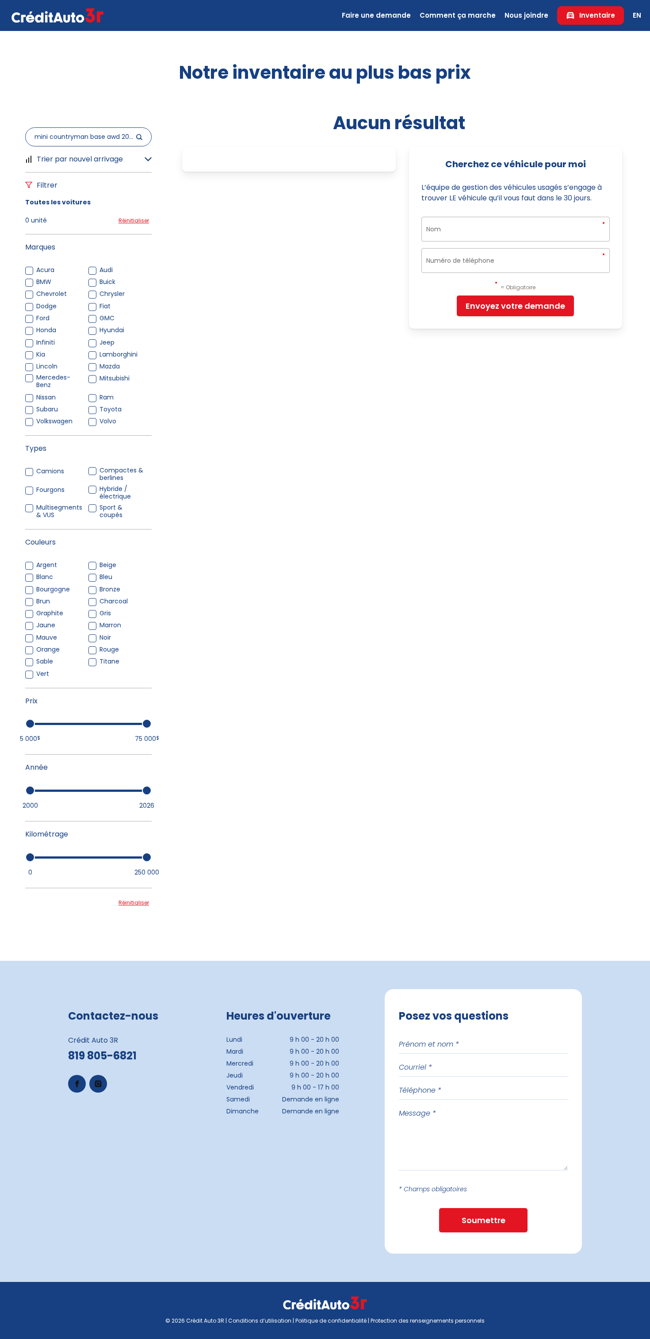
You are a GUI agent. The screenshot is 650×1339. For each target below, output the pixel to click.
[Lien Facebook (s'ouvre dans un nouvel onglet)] (77, 1084)
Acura (45, 270)
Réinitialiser (134, 220)
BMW (43, 282)
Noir (105, 637)
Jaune (45, 625)
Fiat (105, 306)
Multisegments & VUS (59, 511)
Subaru (47, 409)
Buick (107, 282)
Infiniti (45, 342)
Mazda (109, 366)
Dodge (46, 306)
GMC (107, 318)
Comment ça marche (458, 15)
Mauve (46, 637)
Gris (105, 613)
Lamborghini (118, 354)
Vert (42, 674)
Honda (46, 330)
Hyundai (111, 330)
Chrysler (112, 294)
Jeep (107, 342)
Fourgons (50, 490)
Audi (106, 270)
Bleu (105, 577)
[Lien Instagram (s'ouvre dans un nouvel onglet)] (98, 1084)
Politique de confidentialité (331, 1320)
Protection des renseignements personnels (428, 1320)
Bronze (109, 589)
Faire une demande (376, 15)
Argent (46, 565)
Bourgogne (53, 589)
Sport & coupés (110, 511)
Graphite (49, 613)
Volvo (107, 421)
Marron (110, 625)
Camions (50, 471)
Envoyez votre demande (515, 305)
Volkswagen (54, 421)
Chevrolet (51, 294)
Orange (48, 649)
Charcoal (113, 601)
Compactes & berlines (121, 474)
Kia (40, 354)
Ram (106, 397)
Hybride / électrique (115, 492)
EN (637, 15)
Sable (44, 661)
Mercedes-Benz (53, 381)
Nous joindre (526, 15)
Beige (107, 565)
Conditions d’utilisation (259, 1320)
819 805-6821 (102, 1055)
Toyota (110, 409)
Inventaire (597, 15)
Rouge (109, 649)
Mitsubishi (114, 378)
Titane (109, 661)
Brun (43, 601)
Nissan (46, 397)
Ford (43, 318)
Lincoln (46, 366)
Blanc (44, 577)
